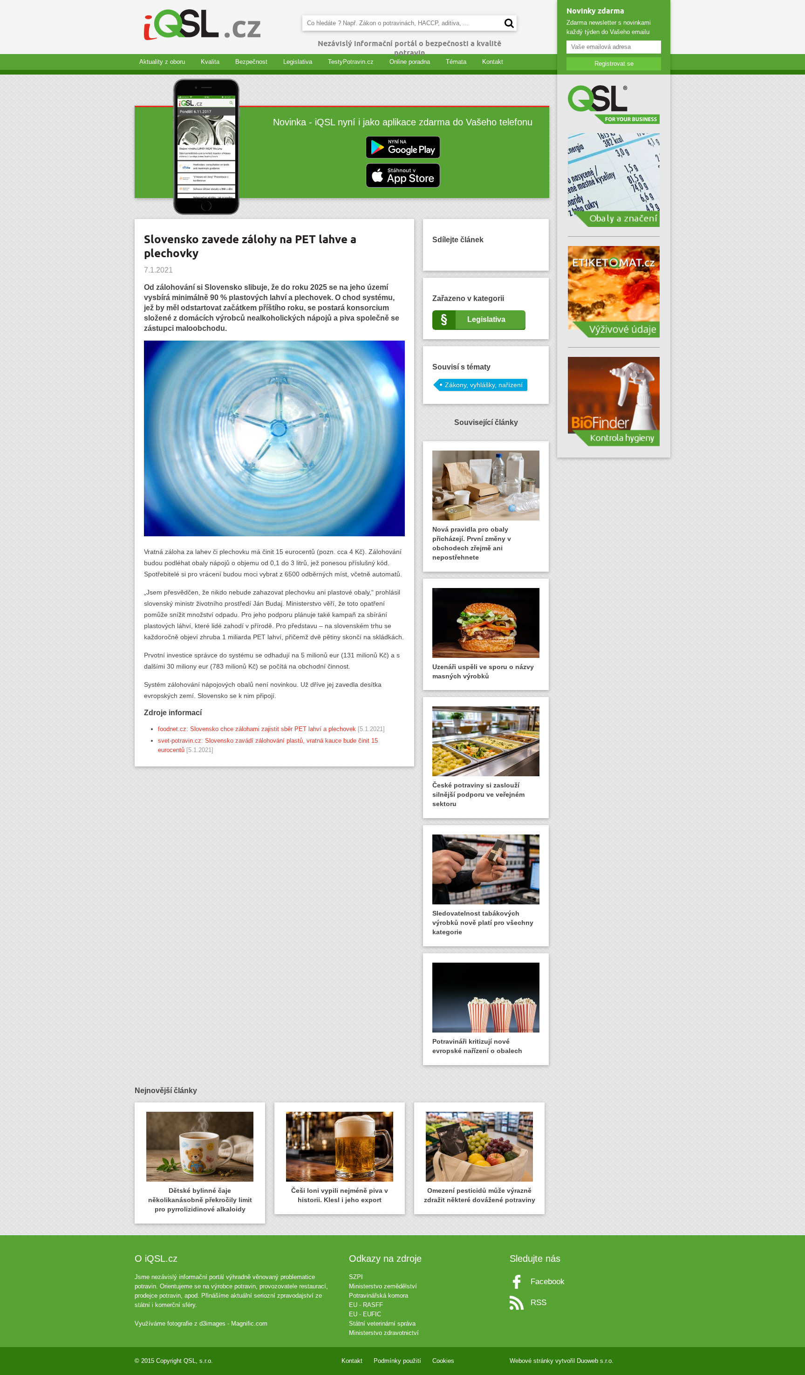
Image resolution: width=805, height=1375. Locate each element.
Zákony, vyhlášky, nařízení (484, 385)
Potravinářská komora (378, 1295)
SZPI (356, 1276)
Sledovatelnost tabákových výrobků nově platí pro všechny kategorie (482, 923)
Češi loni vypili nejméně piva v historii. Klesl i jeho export (339, 1195)
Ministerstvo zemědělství (383, 1286)
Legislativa (297, 61)
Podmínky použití (397, 1360)
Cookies (443, 1360)
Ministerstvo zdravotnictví (384, 1332)
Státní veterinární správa (382, 1323)
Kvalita (210, 61)
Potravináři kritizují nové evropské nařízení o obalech (477, 1046)
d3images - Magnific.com (233, 1323)
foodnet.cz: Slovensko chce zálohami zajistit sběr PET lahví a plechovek (257, 728)
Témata (456, 61)
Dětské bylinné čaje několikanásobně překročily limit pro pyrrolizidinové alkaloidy (200, 1200)
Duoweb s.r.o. (595, 1360)
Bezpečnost (251, 61)
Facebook (548, 1281)
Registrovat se (614, 63)
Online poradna (409, 61)
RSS (538, 1302)
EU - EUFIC (365, 1314)
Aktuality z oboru (162, 61)
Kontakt (492, 61)
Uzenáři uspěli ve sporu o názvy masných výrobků (483, 671)
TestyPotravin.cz (351, 61)
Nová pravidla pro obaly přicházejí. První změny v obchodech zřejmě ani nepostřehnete (471, 543)
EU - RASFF (366, 1304)
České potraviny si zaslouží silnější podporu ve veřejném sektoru (478, 794)
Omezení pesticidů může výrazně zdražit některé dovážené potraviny (479, 1195)
